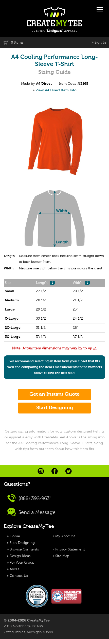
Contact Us (19, 576)
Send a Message (36, 512)
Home (15, 536)
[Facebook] (54, 471)
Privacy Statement (70, 549)
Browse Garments (24, 549)
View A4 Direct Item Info (56, 90)
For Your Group (22, 562)
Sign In (100, 42)
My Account (65, 536)
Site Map (62, 556)
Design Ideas (20, 556)
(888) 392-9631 (34, 498)
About (15, 569)
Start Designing (22, 543)
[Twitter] (68, 471)
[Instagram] (40, 471)
